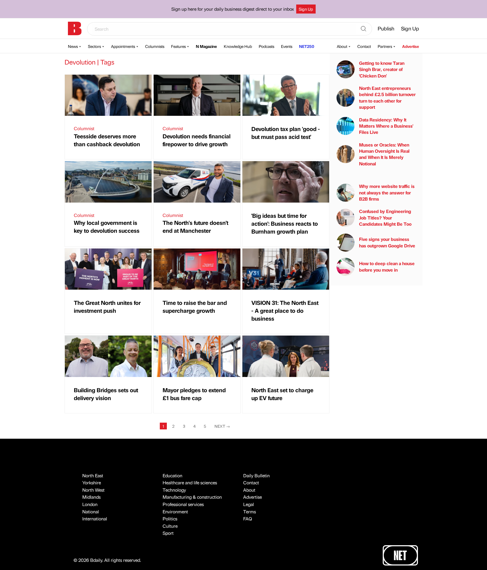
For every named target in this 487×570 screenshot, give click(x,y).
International (94, 519)
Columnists (154, 46)
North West (93, 490)
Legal (248, 504)
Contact (364, 46)
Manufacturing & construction (192, 497)
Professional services (183, 504)
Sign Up (306, 9)
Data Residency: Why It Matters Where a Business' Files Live (386, 126)
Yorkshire (91, 482)
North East (92, 475)
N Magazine (206, 46)
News (73, 46)
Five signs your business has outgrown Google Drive (387, 242)
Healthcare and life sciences (190, 482)
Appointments (123, 46)
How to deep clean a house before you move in (387, 266)
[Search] (363, 29)
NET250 (306, 46)
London (90, 504)
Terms (249, 511)
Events (286, 46)
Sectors (94, 46)
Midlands (91, 497)
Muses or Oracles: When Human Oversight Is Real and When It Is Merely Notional (384, 154)
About (342, 46)
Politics (170, 519)
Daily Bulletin (256, 475)
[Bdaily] (75, 28)
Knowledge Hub (238, 46)
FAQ (247, 519)
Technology (174, 490)
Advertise (410, 46)
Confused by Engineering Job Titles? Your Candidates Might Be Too (385, 217)
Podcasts (266, 46)
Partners (385, 46)
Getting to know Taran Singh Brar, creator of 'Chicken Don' (381, 69)
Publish (386, 28)
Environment (175, 511)
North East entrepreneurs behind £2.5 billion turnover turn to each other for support (387, 97)
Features (178, 46)
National (90, 511)
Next (222, 426)
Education (172, 475)
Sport (168, 533)
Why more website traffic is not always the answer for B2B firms (387, 192)
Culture (170, 526)
